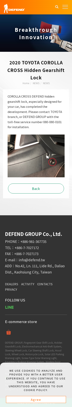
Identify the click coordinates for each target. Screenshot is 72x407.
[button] (56, 7)
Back (36, 188)
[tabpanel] (36, 33)
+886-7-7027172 (27, 247)
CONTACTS (45, 284)
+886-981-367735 (33, 241)
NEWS (36, 83)
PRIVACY (11, 289)
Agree (36, 399)
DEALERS (11, 284)
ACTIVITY (27, 284)
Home (26, 83)
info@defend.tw (32, 259)
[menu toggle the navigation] (65, 7)
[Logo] (14, 8)
